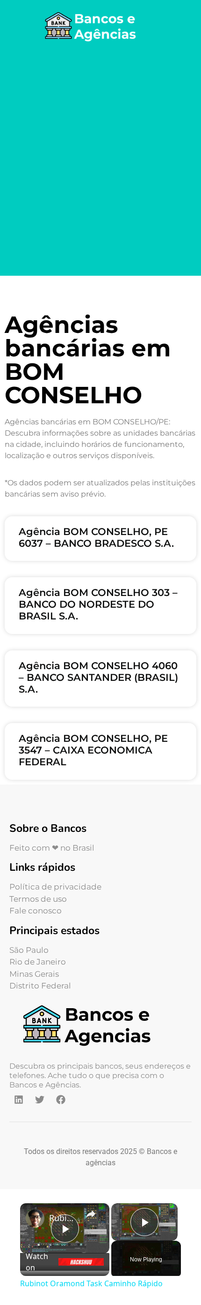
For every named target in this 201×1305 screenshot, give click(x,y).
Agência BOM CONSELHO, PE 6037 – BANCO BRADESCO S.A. (96, 537)
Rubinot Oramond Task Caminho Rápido (63, 1217)
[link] (35, 1218)
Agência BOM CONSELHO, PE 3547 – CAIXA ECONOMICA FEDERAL (93, 750)
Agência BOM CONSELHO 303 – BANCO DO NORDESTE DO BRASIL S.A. (98, 604)
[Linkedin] (18, 1099)
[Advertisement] (100, 161)
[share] (90, 1214)
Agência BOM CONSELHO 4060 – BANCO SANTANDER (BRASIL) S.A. (98, 677)
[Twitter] (39, 1099)
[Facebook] (60, 1099)
